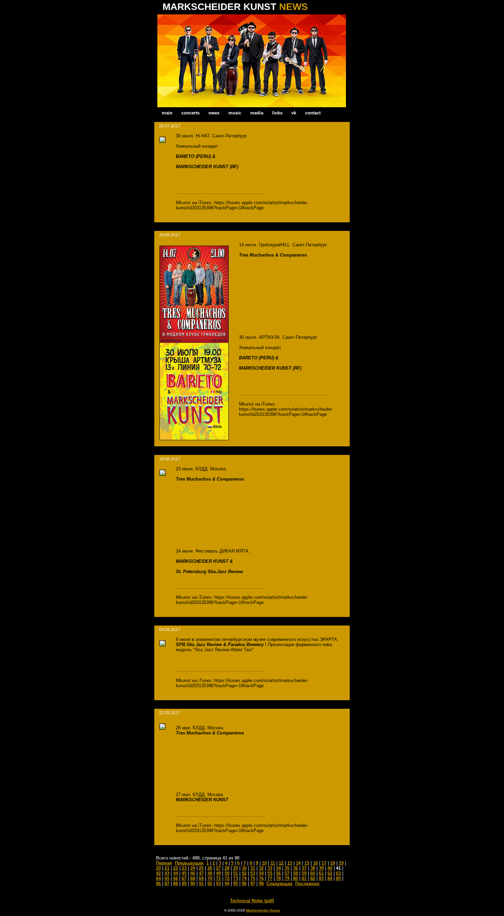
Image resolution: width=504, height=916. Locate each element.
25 (201, 868)
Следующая (279, 883)
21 (167, 868)
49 (218, 873)
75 (252, 878)
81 (304, 878)
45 (184, 873)
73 (235, 878)
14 (298, 863)
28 (227, 868)
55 (269, 873)
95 (235, 883)
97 (252, 883)
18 (332, 863)
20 (158, 868)
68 (192, 878)
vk (293, 112)
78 (278, 878)
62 (329, 873)
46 (192, 873)
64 (158, 878)
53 (252, 873)
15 (306, 863)
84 (329, 878)
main (167, 112)
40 (329, 868)
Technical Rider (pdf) (252, 900)
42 (158, 873)
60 (312, 873)
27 (218, 868)
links (277, 112)
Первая (164, 863)
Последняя (307, 883)
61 (321, 873)
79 (287, 878)
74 (244, 878)
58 (295, 873)
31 (252, 868)
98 (261, 883)
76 (261, 878)
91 (201, 883)
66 (175, 878)
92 (209, 883)
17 (324, 863)
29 (235, 868)
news (213, 112)
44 (175, 873)
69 (201, 878)
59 (304, 873)
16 (315, 863)
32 (261, 868)
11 (273, 863)
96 (244, 883)
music (234, 112)
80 (295, 878)
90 (192, 883)
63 (338, 873)
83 (321, 878)
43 (167, 873)
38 (312, 868)
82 (312, 878)
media (256, 112)
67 (184, 878)
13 (289, 863)
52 (244, 873)
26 (209, 868)
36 (295, 868)
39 (321, 868)
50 (227, 873)
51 (235, 873)
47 (201, 873)
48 (209, 873)
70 (209, 878)
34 (278, 868)
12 (281, 863)
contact (313, 112)
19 (341, 863)
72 (227, 878)
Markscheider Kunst (263, 910)
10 (264, 863)
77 (269, 878)
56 (278, 873)
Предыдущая (189, 863)
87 (167, 883)
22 (175, 868)
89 (184, 883)
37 (304, 868)
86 (158, 883)
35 (287, 868)
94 (227, 883)
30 (244, 868)
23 (184, 868)
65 (167, 878)
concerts (190, 112)
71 (218, 878)
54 (261, 873)
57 (287, 873)
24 (192, 868)
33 (269, 868)
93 (218, 883)
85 (338, 878)
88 (175, 883)
